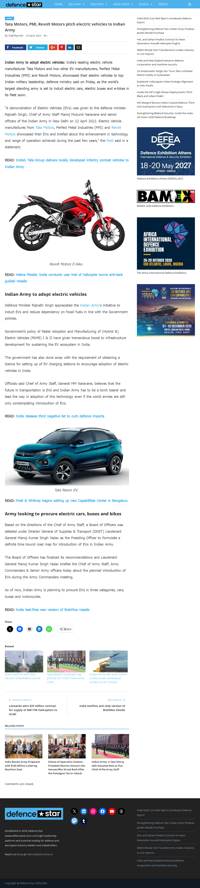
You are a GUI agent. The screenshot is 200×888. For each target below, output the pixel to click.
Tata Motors (45, 127)
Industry (97, 4)
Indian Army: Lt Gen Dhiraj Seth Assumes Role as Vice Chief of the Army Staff (108, 765)
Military (75, 4)
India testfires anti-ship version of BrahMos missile (22, 676)
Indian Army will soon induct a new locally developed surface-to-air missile (108, 678)
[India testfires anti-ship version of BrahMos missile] (24, 661)
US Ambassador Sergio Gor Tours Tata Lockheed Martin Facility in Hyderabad (164, 73)
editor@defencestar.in (40, 854)
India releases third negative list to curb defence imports (60, 416)
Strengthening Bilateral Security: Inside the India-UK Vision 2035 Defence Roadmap (165, 115)
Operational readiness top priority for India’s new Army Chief (65, 678)
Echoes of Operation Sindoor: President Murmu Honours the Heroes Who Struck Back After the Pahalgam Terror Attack (66, 767)
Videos (163, 4)
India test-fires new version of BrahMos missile (52, 609)
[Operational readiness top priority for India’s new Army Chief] (66, 661)
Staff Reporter (15, 35)
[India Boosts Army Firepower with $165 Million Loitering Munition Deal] (23, 746)
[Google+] (53, 47)
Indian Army (89, 305)
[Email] (78, 47)
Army (9, 18)
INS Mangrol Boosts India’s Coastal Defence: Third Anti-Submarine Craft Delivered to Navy (165, 104)
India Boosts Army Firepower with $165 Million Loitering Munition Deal (22, 765)
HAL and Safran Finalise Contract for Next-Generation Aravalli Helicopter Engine (161, 41)
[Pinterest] (62, 47)
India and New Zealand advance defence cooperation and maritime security (160, 62)
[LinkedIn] (70, 47)
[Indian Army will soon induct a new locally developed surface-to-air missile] (108, 661)
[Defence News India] (24, 4)
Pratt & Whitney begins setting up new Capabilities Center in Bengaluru (72, 500)
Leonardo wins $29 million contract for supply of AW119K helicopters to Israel (33, 710)
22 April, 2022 (33, 35)
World (144, 4)
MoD (109, 140)
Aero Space (121, 4)
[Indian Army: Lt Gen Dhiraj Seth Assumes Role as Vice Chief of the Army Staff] (110, 746)
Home (58, 4)
